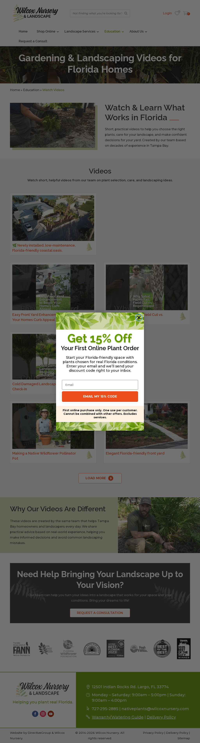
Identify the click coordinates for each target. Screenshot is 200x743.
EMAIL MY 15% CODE (100, 396)
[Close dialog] (139, 317)
